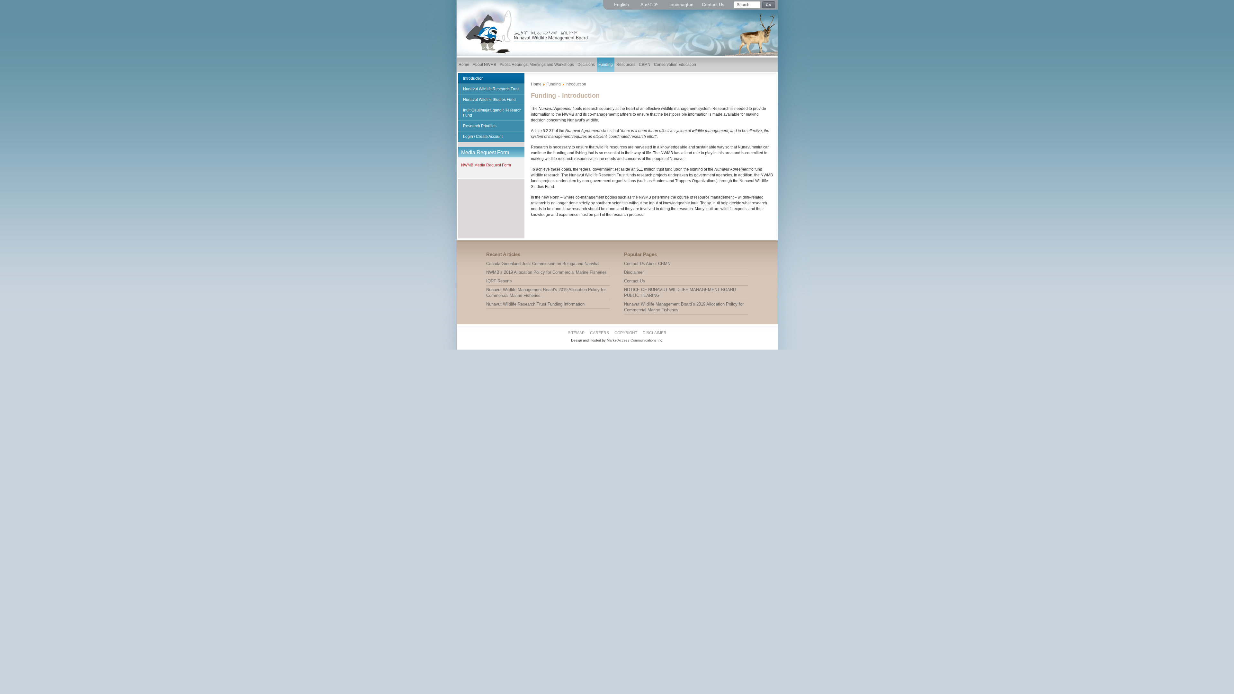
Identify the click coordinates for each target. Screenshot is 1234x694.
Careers (599, 333)
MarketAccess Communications (632, 340)
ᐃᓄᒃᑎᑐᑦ (649, 4)
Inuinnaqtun (681, 4)
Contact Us (713, 4)
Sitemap (576, 333)
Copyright (625, 333)
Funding (553, 84)
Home (536, 84)
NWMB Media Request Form (486, 165)
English (622, 4)
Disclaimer (654, 333)
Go (768, 5)
